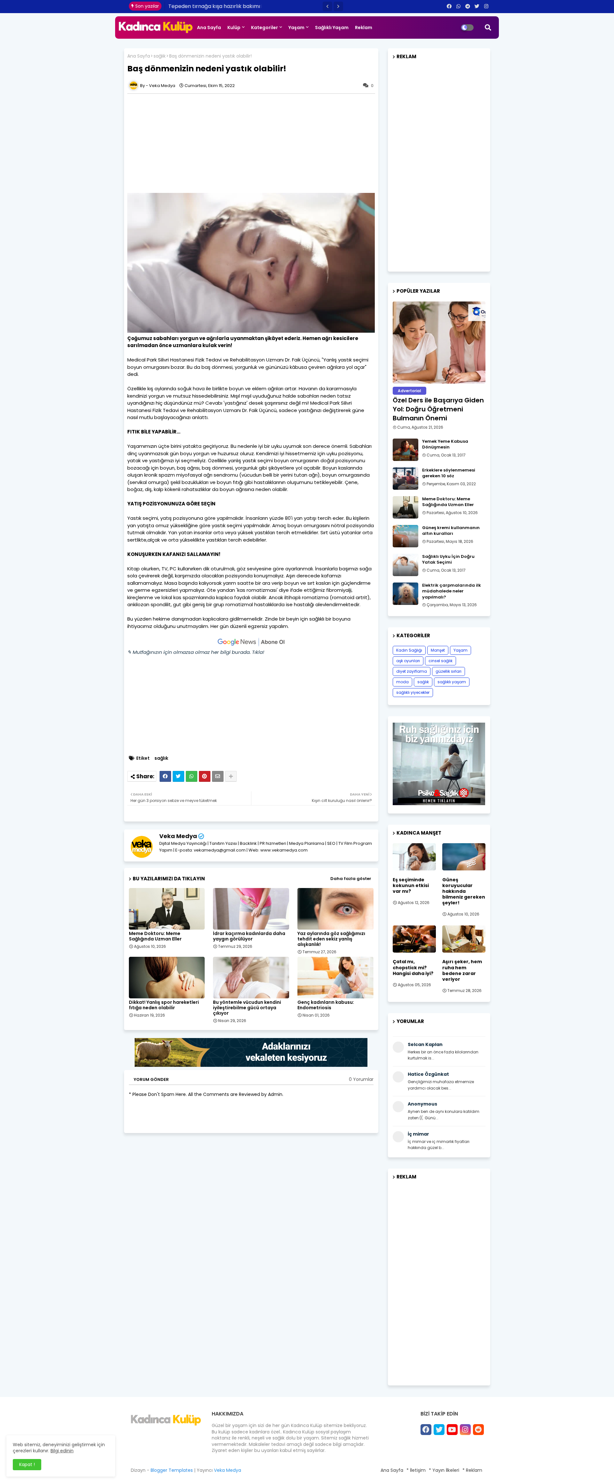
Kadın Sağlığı (409, 650)
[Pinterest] (204, 776)
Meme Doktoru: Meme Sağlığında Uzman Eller (155, 936)
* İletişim (416, 1470)
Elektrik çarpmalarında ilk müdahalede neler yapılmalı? (451, 591)
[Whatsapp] (191, 776)
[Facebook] (165, 776)
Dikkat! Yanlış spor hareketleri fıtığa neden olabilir (164, 1005)
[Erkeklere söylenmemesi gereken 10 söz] (405, 478)
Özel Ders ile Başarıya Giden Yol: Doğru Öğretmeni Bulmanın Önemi (438, 409)
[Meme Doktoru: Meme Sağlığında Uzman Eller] (405, 507)
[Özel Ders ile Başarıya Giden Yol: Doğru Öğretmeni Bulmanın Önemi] (439, 342)
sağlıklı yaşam (451, 682)
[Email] (218, 776)
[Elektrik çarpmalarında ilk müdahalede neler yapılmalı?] (405, 594)
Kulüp (233, 27)
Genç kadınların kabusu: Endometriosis (325, 1005)
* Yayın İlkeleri (444, 1470)
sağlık (160, 56)
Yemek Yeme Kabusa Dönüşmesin (445, 444)
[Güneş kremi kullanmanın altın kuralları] (405, 536)
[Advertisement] (254, 143)
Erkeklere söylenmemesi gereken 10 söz (448, 473)
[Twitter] (178, 776)
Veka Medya (178, 836)
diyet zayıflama (411, 671)
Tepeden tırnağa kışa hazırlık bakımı (214, 6)
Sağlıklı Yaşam (332, 27)
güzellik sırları (448, 671)
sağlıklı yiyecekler (412, 692)
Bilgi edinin (62, 1450)
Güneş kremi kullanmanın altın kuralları (451, 530)
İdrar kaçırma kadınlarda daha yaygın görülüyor (249, 936)
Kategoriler (264, 27)
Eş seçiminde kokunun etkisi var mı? (411, 885)
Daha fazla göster (350, 879)
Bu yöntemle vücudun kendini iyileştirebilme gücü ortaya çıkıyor (247, 1008)
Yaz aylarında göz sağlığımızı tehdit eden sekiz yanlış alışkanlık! (331, 939)
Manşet (438, 650)
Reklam (363, 27)
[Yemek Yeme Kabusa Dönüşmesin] (405, 450)
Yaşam (296, 27)
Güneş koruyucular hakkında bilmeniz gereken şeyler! (463, 891)
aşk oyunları (408, 660)
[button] (327, 6)
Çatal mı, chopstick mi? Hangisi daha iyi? (413, 967)
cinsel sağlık (441, 660)
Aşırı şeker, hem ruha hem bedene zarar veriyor (462, 970)
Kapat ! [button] (27, 1464)
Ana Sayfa (209, 27)
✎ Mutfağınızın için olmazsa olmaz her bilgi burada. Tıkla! (195, 652)
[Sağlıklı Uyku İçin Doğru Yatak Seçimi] (405, 565)
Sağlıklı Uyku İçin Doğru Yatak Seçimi (448, 559)
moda (402, 682)
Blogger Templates (172, 1470)
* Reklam (472, 1470)
